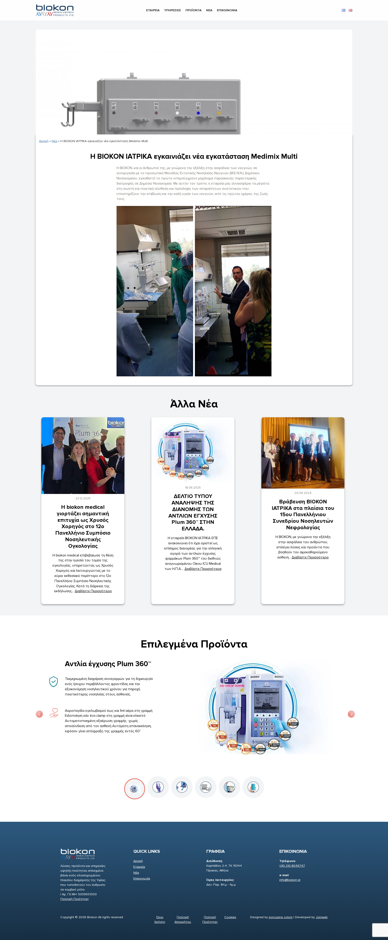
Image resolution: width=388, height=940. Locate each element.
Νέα (54, 141)
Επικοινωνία (141, 878)
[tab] (134, 789)
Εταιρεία (139, 867)
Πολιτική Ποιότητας (74, 899)
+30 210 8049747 (292, 866)
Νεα (209, 10)
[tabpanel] (194, 713)
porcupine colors (281, 917)
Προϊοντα (193, 10)
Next (350, 712)
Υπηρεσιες (172, 10)
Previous (38, 712)
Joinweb (322, 917)
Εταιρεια (153, 10)
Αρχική (43, 141)
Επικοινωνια (227, 10)
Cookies (230, 917)
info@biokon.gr (289, 880)
